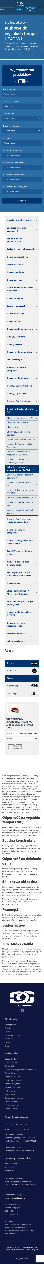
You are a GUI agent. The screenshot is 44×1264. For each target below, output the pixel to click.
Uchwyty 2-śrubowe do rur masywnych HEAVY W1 (18, 453)
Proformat (24, 1259)
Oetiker (10, 663)
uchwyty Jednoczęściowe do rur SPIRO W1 (20, 491)
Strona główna (11, 43)
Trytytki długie (10, 1091)
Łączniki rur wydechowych (19, 220)
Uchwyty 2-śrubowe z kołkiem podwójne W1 (20, 476)
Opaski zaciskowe (15, 298)
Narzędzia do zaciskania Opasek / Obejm (18, 563)
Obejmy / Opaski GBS (16, 393)
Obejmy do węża (14, 344)
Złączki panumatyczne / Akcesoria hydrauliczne (18, 592)
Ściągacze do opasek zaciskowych (16, 229)
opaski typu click (11, 1233)
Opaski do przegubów (13, 1080)
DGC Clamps (12, 693)
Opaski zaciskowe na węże (19, 378)
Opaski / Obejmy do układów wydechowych (20, 542)
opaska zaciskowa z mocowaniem (18, 1224)
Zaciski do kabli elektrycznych (20, 249)
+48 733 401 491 (28, 1151)
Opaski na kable (14, 321)
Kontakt (7, 1046)
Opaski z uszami (14, 280)
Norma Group (12, 686)
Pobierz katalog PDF (13, 1035)
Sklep (19, 9)
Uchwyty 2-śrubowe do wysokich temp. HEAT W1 (18, 469)
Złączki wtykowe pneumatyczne (14, 240)
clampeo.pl (9, 1171)
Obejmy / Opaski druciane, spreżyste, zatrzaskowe (19, 521)
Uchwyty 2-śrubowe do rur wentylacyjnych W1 (18, 461)
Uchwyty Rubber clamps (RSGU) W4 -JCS (20, 511)
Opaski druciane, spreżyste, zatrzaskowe (21, 1070)
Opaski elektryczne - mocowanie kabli (16, 624)
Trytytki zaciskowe (16, 633)
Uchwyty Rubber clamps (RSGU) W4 (20, 504)
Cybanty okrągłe (14, 360)
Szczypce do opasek (16, 306)
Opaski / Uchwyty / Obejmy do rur (20, 410)
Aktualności (9, 1039)
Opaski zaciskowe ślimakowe (20, 329)
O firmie (8, 1028)
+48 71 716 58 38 (28, 1138)
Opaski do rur (10, 1073)
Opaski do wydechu (12, 1077)
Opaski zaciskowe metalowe (20, 352)
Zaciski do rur (10, 1095)
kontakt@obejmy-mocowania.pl (23, 1185)
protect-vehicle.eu (12, 1163)
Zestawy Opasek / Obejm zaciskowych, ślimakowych (19, 574)
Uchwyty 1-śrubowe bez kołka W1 (21, 439)
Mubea (10, 678)
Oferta (7, 1032)
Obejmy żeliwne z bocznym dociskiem (18, 433)
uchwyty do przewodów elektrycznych (20, 1230)
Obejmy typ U (13, 427)
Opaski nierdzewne (15, 314)
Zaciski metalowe (15, 264)
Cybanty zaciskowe (16, 641)
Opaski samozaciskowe (17, 257)
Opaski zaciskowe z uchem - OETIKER (20, 614)
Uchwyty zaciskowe (16, 337)
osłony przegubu (11, 1221)
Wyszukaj (23, 201)
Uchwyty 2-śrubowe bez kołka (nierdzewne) (20, 445)
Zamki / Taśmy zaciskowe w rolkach (19, 552)
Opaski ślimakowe (12, 1059)
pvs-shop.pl (9, 1167)
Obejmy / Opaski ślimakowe (19, 386)
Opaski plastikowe (15, 272)
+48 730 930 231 (29, 1141)
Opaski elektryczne (12, 1084)
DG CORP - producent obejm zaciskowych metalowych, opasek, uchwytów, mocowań (22, 1250)
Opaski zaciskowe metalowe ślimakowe (20, 289)
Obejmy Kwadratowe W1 (17, 422)
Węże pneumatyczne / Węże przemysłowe (20, 603)
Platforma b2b (30, 9)
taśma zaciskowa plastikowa (16, 1227)
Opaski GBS (9, 1066)
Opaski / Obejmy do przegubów (16, 531)
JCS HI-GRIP (11, 671)
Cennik (7, 1042)
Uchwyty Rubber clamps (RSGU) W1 (22, 498)
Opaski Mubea (13, 583)
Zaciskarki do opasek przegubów (16, 369)
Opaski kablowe (11, 1062)
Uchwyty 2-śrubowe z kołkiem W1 (20, 484)
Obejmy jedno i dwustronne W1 (20, 418)
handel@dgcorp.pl (18, 1198)
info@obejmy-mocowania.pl (22, 1182)
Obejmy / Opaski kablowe (18, 401)
